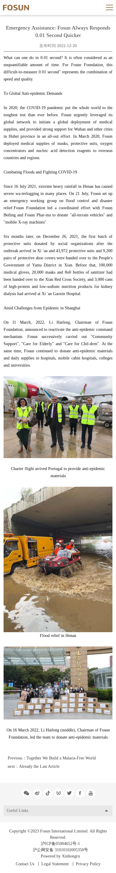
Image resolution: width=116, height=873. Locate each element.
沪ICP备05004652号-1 (60, 843)
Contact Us (25, 864)
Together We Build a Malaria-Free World (61, 758)
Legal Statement (55, 864)
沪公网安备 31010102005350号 (60, 850)
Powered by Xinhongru (60, 856)
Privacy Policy (88, 864)
